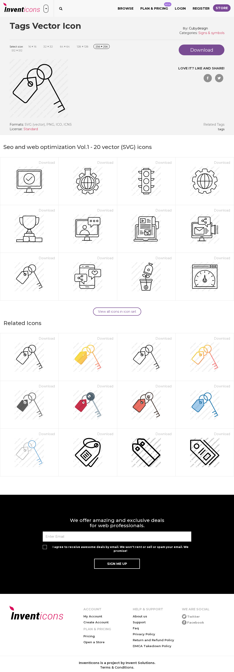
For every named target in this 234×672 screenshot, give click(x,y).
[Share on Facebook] (208, 78)
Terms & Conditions (116, 667)
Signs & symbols (211, 33)
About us (140, 616)
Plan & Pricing (155, 7)
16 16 (32, 46)
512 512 (17, 50)
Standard (31, 129)
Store (222, 8)
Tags (221, 129)
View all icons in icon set (117, 312)
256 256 (102, 46)
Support (139, 622)
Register (201, 8)
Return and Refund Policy (153, 640)
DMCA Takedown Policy (152, 646)
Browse (125, 8)
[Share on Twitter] (219, 78)
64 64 (65, 46)
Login (180, 8)
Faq (136, 628)
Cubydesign (198, 28)
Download (47, 163)
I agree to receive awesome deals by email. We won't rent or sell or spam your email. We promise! (121, 549)
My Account (92, 616)
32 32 (48, 46)
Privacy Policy (144, 634)
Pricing (89, 636)
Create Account (96, 622)
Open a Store (94, 642)
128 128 (82, 46)
